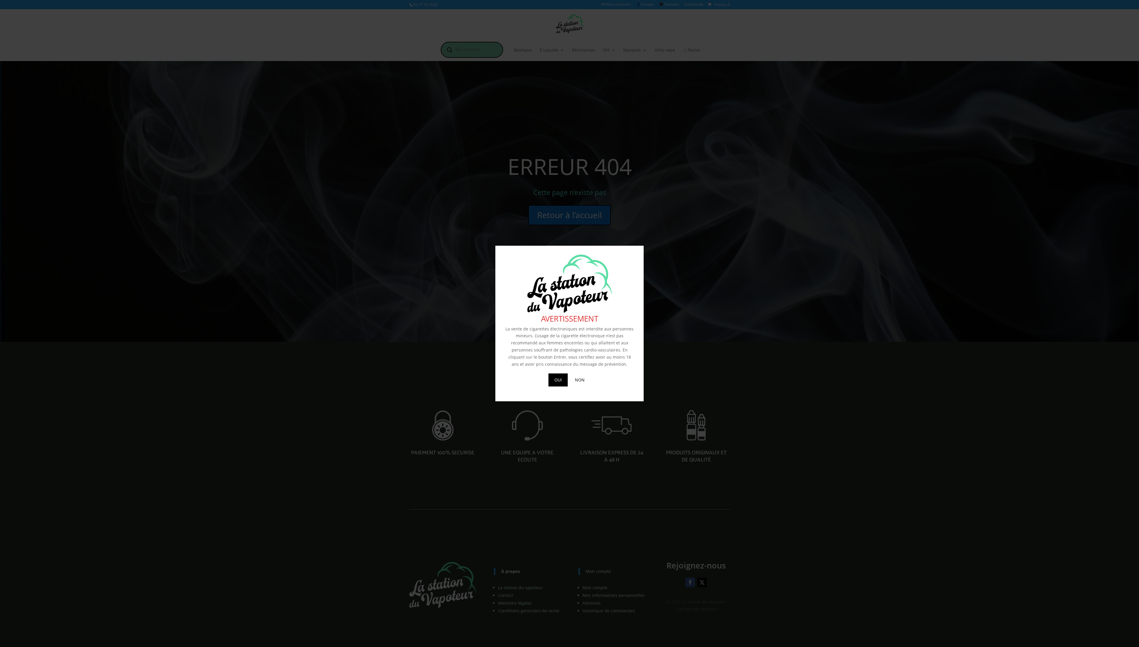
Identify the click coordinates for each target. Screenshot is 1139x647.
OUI (558, 380)
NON (580, 380)
